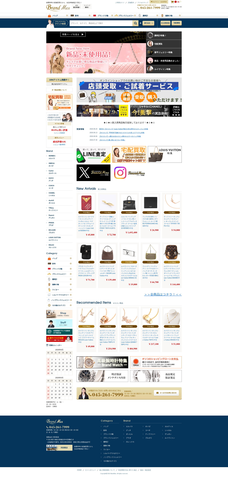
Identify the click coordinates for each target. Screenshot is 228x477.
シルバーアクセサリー (111, 453)
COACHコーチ (51, 187)
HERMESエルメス (52, 157)
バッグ (105, 426)
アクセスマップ (143, 2)
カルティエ (169, 426)
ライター (106, 449)
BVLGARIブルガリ (52, 231)
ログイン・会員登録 (159, 1)
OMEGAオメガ (52, 165)
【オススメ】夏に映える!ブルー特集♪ (112, 140)
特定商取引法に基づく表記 (127, 470)
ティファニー (150, 434)
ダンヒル (129, 434)
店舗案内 (131, 2)
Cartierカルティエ (52, 172)
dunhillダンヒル (52, 202)
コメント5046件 (59, 133)
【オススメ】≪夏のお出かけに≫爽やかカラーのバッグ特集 (120, 136)
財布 (105, 430)
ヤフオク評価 (59, 123)
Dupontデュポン (52, 216)
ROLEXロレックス (52, 246)
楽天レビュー (59, 137)
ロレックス (130, 442)
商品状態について (60, 90)
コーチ (147, 430)
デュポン (168, 434)
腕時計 (105, 442)
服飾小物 (106, 445)
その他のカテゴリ (110, 461)
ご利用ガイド (119, 2)
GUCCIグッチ (51, 179)
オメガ (147, 426)
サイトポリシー (90, 470)
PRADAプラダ (51, 224)
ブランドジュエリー (110, 438)
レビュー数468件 (59, 144)
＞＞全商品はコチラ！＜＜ (163, 294)
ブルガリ (148, 438)
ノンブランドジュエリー (112, 457)
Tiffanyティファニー (53, 209)
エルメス (129, 426)
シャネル (168, 430)
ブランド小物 (108, 434)
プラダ (128, 438)
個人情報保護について (107, 470)
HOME (79, 470)
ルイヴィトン (170, 438)
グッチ (128, 430)
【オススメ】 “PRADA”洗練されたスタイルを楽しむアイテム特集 (121, 132)
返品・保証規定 (145, 470)
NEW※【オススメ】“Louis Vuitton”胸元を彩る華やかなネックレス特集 (123, 129)
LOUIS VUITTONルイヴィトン (55, 239)
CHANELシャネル (52, 194)
